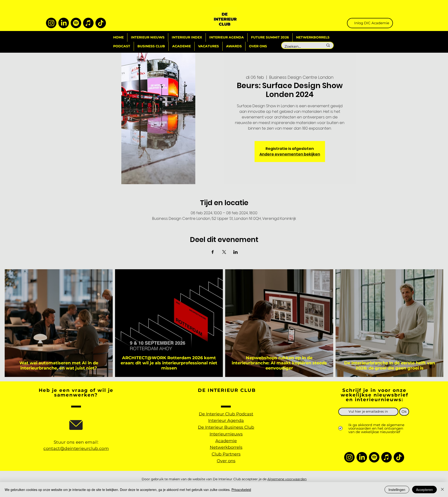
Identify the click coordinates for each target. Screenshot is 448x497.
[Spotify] (76, 23)
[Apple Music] (88, 23)
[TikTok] (100, 23)
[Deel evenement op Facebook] (212, 252)
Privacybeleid (241, 489)
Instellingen (396, 489)
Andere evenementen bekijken (289, 154)
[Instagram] (51, 23)
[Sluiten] (442, 489)
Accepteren (424, 489)
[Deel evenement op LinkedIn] (235, 252)
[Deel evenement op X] (224, 252)
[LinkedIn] (63, 23)
